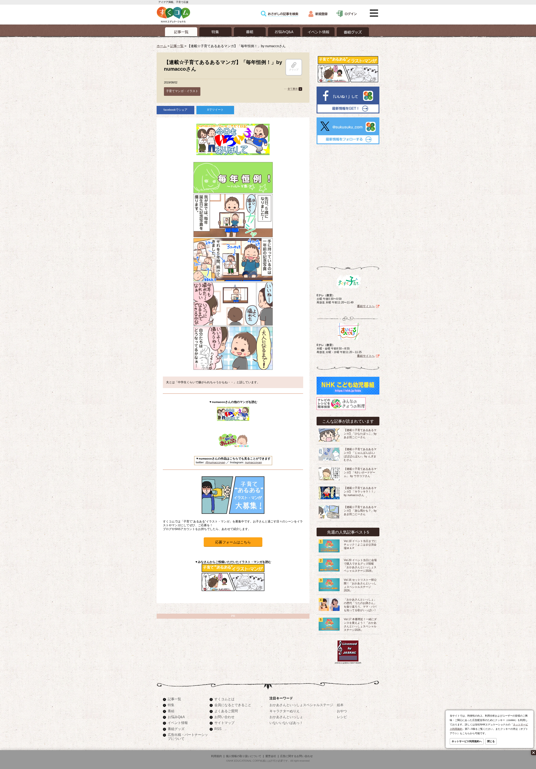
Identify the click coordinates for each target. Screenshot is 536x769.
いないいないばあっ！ (286, 723)
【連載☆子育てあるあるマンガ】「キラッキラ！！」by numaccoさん (360, 492)
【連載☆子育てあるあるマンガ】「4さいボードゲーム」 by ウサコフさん (360, 473)
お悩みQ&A (176, 717)
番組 (171, 711)
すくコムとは (224, 699)
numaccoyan (253, 462)
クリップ (293, 69)
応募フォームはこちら (233, 542)
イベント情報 (178, 723)
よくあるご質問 (226, 711)
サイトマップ (224, 723)
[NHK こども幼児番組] (348, 394)
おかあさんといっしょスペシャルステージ (301, 705)
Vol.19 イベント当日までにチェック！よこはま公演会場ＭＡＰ (360, 545)
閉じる (491, 741)
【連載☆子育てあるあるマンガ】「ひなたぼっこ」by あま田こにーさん (360, 434)
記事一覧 (177, 46)
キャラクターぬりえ (284, 711)
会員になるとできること (232, 705)
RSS (218, 729)
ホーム (162, 46)
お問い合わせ (224, 717)
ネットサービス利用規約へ (467, 741)
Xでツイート (215, 109)
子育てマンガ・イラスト (182, 91)
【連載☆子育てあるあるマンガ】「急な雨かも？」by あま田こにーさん (360, 511)
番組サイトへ (366, 306)
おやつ (342, 711)
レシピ (342, 717)
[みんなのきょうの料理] (341, 410)
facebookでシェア (175, 109)
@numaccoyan (215, 462)
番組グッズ (176, 729)
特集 (171, 705)
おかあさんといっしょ (286, 717)
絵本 (340, 705)
